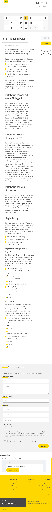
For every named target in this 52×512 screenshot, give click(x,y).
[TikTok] (15, 503)
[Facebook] (9, 503)
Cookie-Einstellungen (45, 494)
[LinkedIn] (3, 503)
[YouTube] (12, 503)
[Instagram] (6, 503)
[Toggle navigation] (42, 3)
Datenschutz (6, 430)
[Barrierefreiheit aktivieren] (37, 3)
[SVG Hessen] (6, 2)
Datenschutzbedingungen (21, 466)
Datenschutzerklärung (15, 432)
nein (11, 426)
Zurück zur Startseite (46, 52)
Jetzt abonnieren (12, 470)
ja (5, 426)
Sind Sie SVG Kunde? (7, 424)
